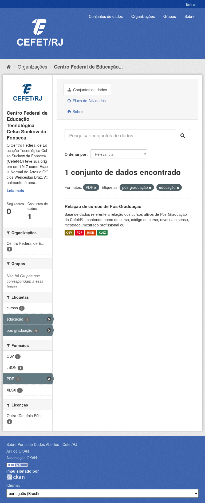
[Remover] (95, 187)
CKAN (15, 477)
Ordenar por (75, 154)
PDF (79, 233)
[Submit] (183, 135)
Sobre (189, 16)
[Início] (8, 66)
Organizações (143, 16)
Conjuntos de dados (106, 16)
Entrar (191, 4)
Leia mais (15, 190)
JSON (90, 233)
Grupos (169, 16)
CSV (69, 233)
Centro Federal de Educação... (88, 66)
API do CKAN (17, 451)
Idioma (12, 485)
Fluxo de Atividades (89, 100)
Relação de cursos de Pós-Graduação (103, 206)
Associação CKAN (21, 457)
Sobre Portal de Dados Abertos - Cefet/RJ (41, 444)
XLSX (102, 233)
